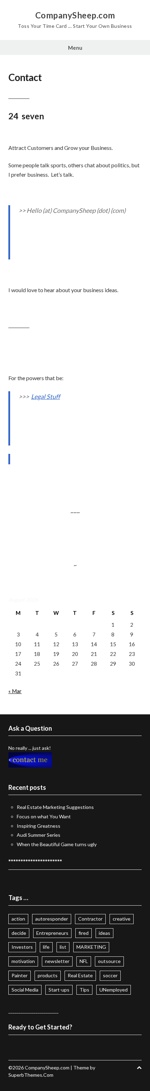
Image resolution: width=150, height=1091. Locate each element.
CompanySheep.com (75, 15)
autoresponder (51, 919)
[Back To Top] (139, 1067)
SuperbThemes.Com (30, 1075)
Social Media (25, 990)
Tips (84, 990)
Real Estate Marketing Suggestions (55, 807)
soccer (110, 975)
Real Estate (80, 975)
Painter (20, 975)
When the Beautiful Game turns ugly (57, 844)
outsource (109, 961)
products (48, 975)
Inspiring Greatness (38, 826)
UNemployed (113, 990)
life (46, 947)
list (63, 947)
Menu (75, 48)
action (18, 919)
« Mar (15, 691)
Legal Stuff (45, 396)
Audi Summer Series (38, 835)
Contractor (90, 919)
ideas (104, 933)
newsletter (57, 961)
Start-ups (58, 990)
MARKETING (91, 947)
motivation (23, 961)
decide (19, 933)
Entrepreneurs (52, 933)
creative (121, 919)
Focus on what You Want (44, 816)
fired (83, 933)
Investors (22, 947)
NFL (84, 961)
